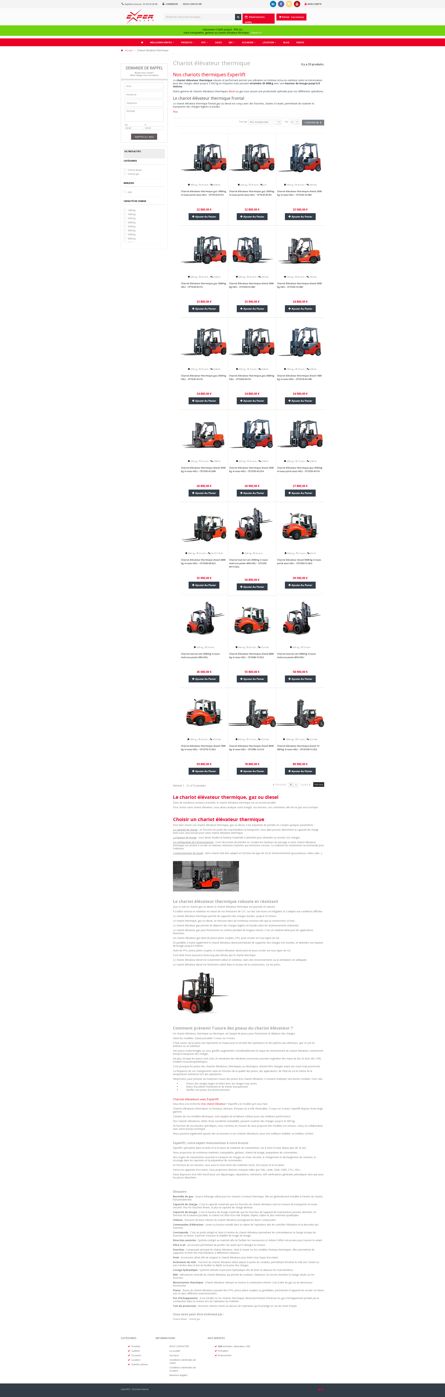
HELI (130, 192)
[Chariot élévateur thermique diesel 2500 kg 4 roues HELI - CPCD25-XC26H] (300, 157)
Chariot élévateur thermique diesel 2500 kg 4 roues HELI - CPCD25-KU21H (251, 469)
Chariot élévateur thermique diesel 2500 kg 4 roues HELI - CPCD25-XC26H (299, 193)
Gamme (135, 1350)
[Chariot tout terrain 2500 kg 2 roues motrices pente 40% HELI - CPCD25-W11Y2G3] (252, 525)
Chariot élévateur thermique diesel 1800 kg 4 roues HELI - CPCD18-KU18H (299, 377)
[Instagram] (289, 4)
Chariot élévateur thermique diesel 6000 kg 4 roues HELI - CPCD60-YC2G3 (251, 655)
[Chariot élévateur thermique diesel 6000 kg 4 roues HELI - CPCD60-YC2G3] (252, 619)
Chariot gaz (133, 174)
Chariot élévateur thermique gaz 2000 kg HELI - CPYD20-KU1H (203, 285)
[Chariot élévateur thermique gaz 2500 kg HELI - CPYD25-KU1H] (204, 341)
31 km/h (301, 553)
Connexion (171, 4)
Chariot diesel (134, 170)
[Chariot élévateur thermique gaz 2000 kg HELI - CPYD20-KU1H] (204, 249)
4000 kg (131, 230)
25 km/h (202, 553)
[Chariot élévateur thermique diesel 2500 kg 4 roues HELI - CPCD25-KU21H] (252, 433)
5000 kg (131, 234)
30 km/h (252, 647)
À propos (174, 1355)
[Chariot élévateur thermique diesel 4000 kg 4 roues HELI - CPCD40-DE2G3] (204, 525)
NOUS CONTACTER (179, 1346)
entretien (227, 1346)
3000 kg (131, 222)
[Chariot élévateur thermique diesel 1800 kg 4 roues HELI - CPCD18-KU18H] (300, 341)
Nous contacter (192, 4)
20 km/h (258, 553)
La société (174, 1350)
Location (135, 1359)
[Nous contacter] (319, 1389)
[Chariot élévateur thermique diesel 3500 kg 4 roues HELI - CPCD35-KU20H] (204, 433)
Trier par (243, 121)
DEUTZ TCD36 (216, 553)
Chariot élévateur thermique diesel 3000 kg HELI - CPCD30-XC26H (251, 285)
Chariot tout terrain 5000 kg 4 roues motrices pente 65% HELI (296, 655)
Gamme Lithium (139, 1364)
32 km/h (306, 647)
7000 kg (192, 739)
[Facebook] (281, 4)
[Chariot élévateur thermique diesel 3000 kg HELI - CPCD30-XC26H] (252, 249)
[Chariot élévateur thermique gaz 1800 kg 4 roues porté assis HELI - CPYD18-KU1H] (204, 157)
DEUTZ (312, 553)
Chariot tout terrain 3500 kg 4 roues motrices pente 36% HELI (200, 655)
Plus (175, 111)
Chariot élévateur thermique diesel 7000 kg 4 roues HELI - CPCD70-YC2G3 (203, 747)
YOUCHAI (264, 647)
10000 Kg (289, 739)
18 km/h (204, 185)
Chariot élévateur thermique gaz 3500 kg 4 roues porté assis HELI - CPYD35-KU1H (299, 469)
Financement (224, 1355)
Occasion (136, 1355)
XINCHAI (313, 185)
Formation (223, 1350)
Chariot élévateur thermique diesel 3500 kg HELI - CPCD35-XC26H (299, 285)
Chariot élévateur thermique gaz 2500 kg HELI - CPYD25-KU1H (203, 377)
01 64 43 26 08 (150, 4)
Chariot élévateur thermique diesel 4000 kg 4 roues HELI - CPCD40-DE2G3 (203, 561)
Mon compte (315, 4)
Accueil (128, 50)
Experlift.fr (126, 1389)
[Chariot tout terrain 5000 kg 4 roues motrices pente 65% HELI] (300, 619)
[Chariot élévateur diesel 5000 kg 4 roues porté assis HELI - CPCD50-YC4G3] (300, 525)
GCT (264, 185)
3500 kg (131, 226)
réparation (239, 1346)
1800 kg (131, 210)
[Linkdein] (273, 4)
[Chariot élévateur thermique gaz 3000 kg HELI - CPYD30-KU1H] (252, 341)
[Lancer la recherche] (238, 17)
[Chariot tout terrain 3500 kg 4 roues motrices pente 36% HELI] (204, 619)
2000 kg (131, 214)
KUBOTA (216, 185)
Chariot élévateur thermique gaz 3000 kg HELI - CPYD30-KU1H (251, 377)
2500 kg (131, 218)
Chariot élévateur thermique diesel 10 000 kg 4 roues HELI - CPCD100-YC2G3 (298, 747)
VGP (248, 1346)
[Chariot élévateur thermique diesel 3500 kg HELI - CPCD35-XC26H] (300, 249)
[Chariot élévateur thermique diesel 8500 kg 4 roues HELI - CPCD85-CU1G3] (252, 711)
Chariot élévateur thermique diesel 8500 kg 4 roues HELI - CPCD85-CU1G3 (251, 747)
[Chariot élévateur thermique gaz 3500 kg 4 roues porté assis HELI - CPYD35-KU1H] (300, 433)
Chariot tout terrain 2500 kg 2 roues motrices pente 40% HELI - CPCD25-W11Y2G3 (248, 563)
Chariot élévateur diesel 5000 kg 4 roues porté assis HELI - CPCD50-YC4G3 (299, 561)
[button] (188, 42)
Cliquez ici (256, 32)
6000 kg (131, 238)
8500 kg (241, 739)
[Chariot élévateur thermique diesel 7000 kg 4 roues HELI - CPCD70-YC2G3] (204, 711)
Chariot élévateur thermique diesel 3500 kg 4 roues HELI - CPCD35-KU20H (203, 469)
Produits (135, 1346)
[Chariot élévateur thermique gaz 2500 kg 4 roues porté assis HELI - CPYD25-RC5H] (252, 157)
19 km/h (253, 369)
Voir (286, 121)
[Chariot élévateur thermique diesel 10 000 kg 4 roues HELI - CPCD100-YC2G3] (300, 711)
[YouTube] (297, 4)
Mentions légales (178, 1375)
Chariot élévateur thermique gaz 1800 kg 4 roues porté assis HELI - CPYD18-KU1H (203, 193)
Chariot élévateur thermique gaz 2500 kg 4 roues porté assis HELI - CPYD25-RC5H (251, 193)
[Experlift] (139, 16)
